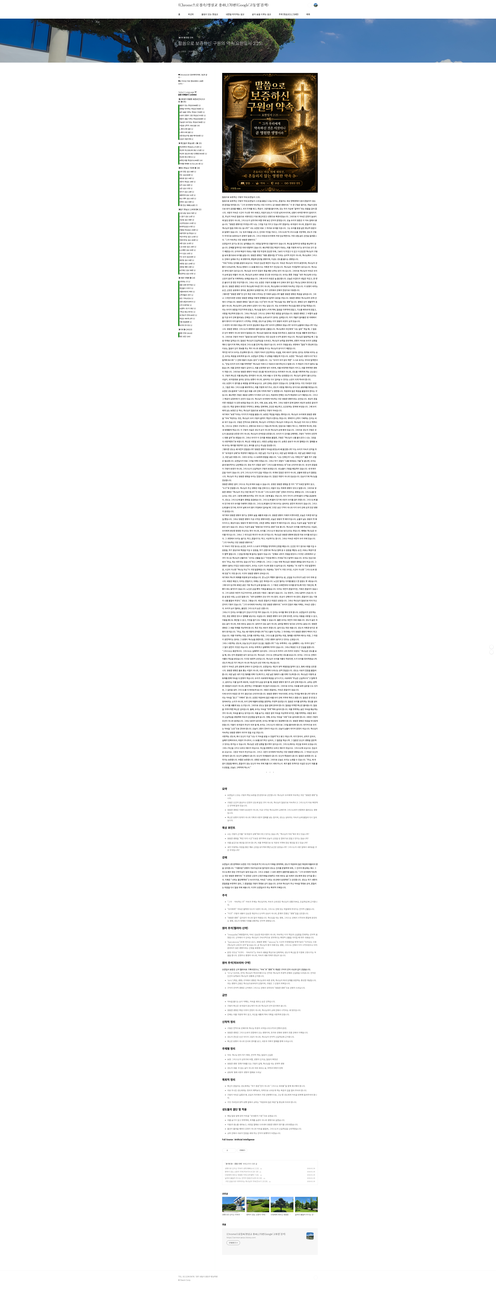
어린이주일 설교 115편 (188, 236)
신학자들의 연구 (186, 295)
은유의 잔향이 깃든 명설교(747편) (192, 115)
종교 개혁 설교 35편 (187, 198)
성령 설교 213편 (186, 243)
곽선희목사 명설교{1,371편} (190, 147)
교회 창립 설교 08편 (187, 171)
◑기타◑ (228, 1163)
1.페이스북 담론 (186, 129)
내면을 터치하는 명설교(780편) (191, 108)
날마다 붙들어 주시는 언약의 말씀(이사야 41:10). (243, 1178)
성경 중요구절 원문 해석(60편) (191, 135)
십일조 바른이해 (186, 139)
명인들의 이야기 (186, 288)
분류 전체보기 (187, 94)
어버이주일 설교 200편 (188, 240)
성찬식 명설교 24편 (187, 181)
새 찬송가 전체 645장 (188, 315)
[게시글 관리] (233, 1150)
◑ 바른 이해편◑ (186, 278)
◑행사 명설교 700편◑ (189, 168)
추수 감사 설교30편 (187, 257)
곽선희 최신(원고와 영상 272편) (191, 150)
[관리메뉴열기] (491, 647)
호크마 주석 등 (185, 325)
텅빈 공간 (184, 336)
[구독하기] (491, 652)
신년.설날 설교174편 (187, 213)
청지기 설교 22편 (186, 192)
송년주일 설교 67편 (187, 273)
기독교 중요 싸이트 (187, 312)
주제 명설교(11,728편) (289, 14)
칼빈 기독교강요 (186, 298)
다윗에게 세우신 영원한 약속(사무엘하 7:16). (242, 1175)
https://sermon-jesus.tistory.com (241, 1237)
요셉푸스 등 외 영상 (187, 308)
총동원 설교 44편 (186, 178)
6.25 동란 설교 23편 (187, 246)
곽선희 (191, 14)
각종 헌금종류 (185, 322)
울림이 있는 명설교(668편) (190, 105)
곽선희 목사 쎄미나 (187, 157)
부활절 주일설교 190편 (188, 230)
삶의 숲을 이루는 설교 (261, 14)
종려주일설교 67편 (187, 226)
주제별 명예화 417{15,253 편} (191, 163)
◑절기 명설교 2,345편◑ (190, 209)
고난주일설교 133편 (187, 223)
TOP (316, 1277)
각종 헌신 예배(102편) (188, 205)
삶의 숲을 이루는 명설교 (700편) (192, 112)
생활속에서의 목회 (187, 291)
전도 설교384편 (186, 175)
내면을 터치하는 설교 (235, 14)
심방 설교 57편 (185, 188)
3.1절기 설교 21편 (187, 216)
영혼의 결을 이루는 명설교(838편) (192, 119)
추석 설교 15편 (185, 253)
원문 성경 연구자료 (187, 285)
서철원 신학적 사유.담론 (189, 125)
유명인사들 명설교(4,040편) (190, 160)
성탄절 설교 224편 (187, 263)
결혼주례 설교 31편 (187, 195)
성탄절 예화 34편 (186, 267)
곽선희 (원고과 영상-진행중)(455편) (193, 153)
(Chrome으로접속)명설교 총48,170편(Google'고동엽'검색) (223, 5)
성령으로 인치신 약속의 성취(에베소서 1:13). (242, 1168)
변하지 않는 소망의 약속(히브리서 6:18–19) (241, 1171)
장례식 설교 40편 (186, 202)
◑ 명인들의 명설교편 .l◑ (190, 143)
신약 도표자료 (185, 305)
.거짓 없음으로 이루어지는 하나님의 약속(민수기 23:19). (246, 1181)
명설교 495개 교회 (187, 318)
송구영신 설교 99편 (187, 270)
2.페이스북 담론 (186, 132)
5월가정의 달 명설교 (187, 233)
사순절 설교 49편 (186, 220)
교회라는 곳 (184, 281)
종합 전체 (238, 1163)
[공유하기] (230, 1150)
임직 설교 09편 (185, 185)
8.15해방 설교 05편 (187, 250)
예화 (308, 14)
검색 (310, 5)
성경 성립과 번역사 (187, 301)
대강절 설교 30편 (186, 260)
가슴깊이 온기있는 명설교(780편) (192, 122)
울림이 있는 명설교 (210, 14)
